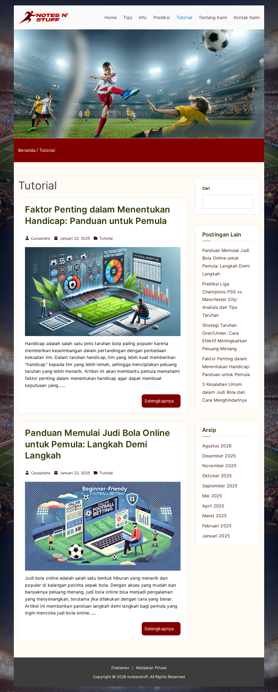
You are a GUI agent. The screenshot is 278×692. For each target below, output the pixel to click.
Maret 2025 (214, 515)
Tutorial (184, 17)
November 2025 (219, 465)
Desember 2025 (219, 456)
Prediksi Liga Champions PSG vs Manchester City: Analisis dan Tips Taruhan (222, 299)
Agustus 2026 (217, 445)
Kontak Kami (247, 17)
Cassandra (40, 238)
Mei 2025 (212, 496)
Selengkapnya (159, 401)
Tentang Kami (213, 17)
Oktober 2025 (217, 475)
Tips (127, 17)
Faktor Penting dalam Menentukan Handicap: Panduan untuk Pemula (226, 366)
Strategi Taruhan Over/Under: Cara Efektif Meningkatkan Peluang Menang (224, 336)
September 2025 (220, 485)
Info (143, 17)
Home (111, 17)
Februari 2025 (217, 525)
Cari (206, 188)
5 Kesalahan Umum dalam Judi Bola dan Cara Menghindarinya (224, 392)
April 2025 (213, 506)
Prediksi (161, 17)
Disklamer (120, 667)
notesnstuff (137, 676)
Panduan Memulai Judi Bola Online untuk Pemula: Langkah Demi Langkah (97, 444)
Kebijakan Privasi (151, 667)
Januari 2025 (216, 536)
